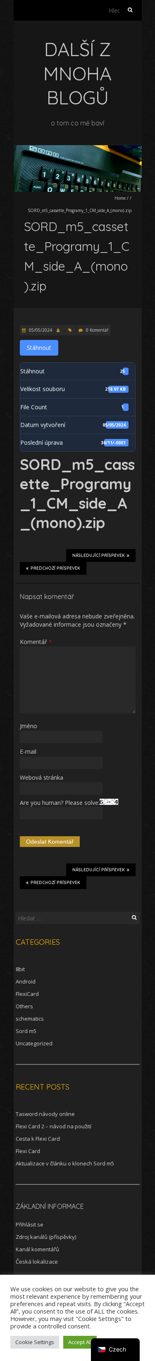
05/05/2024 (40, 330)
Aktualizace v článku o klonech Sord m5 (65, 1163)
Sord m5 (26, 1031)
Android (26, 981)
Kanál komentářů (37, 1249)
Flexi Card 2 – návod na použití (53, 1126)
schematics (30, 1018)
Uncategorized (34, 1043)
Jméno (28, 726)
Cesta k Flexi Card (38, 1138)
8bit (20, 969)
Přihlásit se (29, 1224)
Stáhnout (39, 347)
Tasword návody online (45, 1114)
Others (24, 1006)
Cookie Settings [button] (34, 1342)
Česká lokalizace (37, 1261)
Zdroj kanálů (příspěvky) (46, 1237)
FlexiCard (27, 994)
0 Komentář (97, 330)
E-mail (28, 751)
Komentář (36, 642)
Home (120, 198)
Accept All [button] (80, 1342)
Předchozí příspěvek (55, 568)
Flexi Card (28, 1151)
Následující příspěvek (98, 555)
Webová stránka (41, 777)
